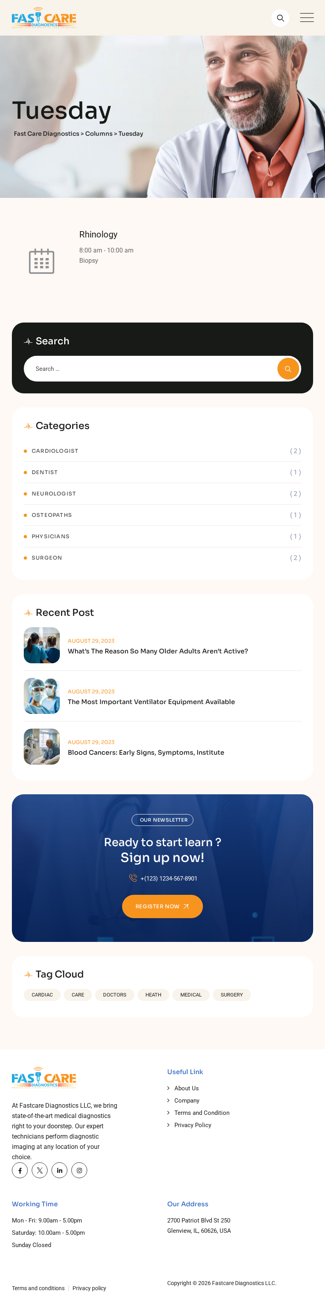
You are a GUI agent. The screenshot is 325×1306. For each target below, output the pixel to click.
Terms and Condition (201, 1112)
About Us (186, 1088)
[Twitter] (40, 1170)
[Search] (280, 18)
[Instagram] (79, 1170)
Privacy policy (89, 1288)
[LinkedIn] (59, 1170)
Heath (153, 995)
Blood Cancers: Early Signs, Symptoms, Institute (146, 753)
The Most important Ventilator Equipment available (151, 702)
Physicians (51, 536)
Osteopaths (52, 515)
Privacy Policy (192, 1125)
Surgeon (47, 557)
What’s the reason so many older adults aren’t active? (158, 651)
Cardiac (42, 995)
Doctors (114, 995)
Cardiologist (55, 451)
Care (78, 995)
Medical (191, 995)
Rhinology (98, 234)
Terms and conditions (38, 1288)
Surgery (232, 995)
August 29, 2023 (91, 641)
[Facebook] (20, 1170)
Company (186, 1100)
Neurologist (54, 493)
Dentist (45, 472)
